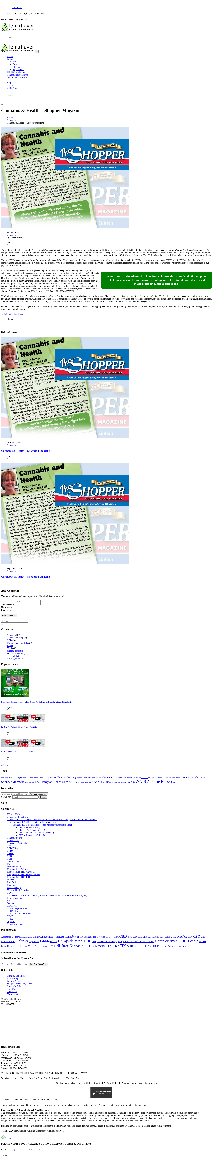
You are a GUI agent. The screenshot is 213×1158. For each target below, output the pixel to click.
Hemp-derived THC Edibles (20, 877)
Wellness (121, 782)
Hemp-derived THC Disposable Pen (23, 874)
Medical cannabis (15, 651)
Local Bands (176, 777)
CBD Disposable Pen (163, 937)
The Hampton (29, 782)
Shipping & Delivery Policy (19, 983)
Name (4, 607)
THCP (10, 916)
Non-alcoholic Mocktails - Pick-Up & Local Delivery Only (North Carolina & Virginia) (47, 895)
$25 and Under (14, 814)
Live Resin (12, 882)
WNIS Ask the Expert (153, 781)
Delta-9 (21, 941)
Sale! (9, 900)
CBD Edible (180, 936)
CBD (9, 640)
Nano (45, 945)
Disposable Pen (34, 942)
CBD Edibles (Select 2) (29, 827)
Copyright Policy (15, 986)
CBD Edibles (13, 848)
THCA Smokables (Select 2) (32, 835)
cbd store (79, 777)
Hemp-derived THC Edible (176, 941)
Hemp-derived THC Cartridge (21, 872)
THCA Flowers (14, 911)
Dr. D (98, 777)
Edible (45, 941)
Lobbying (168, 777)
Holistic (138, 777)
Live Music (160, 777)
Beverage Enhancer (25, 937)
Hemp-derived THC (75, 941)
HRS (144, 777)
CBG (9, 856)
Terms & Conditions (16, 976)
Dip (8, 864)
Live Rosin (12, 885)
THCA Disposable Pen (17, 908)
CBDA (10, 851)
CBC (9, 845)
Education (106, 777)
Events (10, 645)
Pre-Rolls (55, 946)
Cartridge (109, 937)
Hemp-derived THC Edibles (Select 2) (36, 832)
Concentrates (13, 861)
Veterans (88, 782)
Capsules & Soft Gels (17, 843)
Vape (187, 946)
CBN (9, 858)
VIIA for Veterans (15, 924)
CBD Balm (137, 937)
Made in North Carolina (18, 890)
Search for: (6, 797)
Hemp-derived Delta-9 (17, 869)
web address (113, 782)
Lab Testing (12, 978)
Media (10, 648)
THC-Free (12, 906)
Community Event (89, 777)
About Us (11, 989)
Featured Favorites (15, 866)
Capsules (101, 936)
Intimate (10, 879)
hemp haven (122, 777)
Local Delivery (14, 887)
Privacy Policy (13, 981)
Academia (4, 777)
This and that (13, 656)
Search (43, 797)
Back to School (28, 777)
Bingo (36, 777)
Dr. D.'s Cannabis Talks (18, 643)
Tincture (171, 945)
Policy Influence (14, 653)
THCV (10, 919)
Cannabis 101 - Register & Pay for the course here (36, 822)
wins (125, 782)
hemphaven (131, 777)
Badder (15, 936)
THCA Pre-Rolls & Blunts (19, 913)
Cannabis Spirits (14, 838)
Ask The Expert (15, 777)
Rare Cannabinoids (15, 898)
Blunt (36, 936)
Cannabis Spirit (74, 936)
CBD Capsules (149, 937)
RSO (92, 946)
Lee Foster (152, 777)
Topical (180, 945)
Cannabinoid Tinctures (17, 817)
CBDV (10, 853)
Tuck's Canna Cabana (77, 782)
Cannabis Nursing (15, 637)
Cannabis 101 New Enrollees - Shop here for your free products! (42, 825)
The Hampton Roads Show (52, 782)
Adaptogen (6, 936)
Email (4, 610)
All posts (5, 765)
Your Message (7, 604)
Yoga (174, 782)
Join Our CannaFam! (38, 794)
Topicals (11, 921)
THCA (124, 946)
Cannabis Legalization (47, 777)
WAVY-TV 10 (100, 782)
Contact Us (12, 991)
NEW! (10, 892)
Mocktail (34, 945)
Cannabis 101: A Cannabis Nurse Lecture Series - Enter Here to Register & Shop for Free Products (52, 819)
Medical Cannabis (190, 777)
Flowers (53, 941)
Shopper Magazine (14, 314)
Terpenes (11, 903)
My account (12, 994)
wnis (131, 782)
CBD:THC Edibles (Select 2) (32, 830)
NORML (203, 777)
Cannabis (11, 235)
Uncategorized (13, 658)
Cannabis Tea (13, 840)
